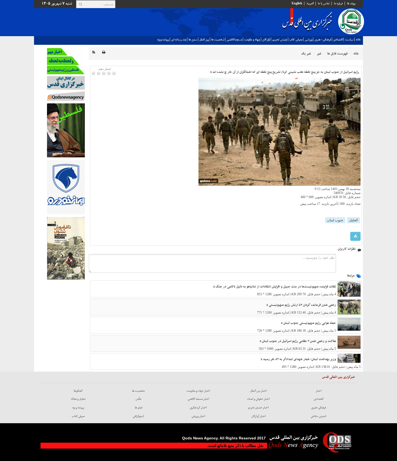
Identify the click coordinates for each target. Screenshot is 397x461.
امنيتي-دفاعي (318, 416)
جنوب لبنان (335, 220)
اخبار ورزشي (198, 416)
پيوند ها (351, 3)
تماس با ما (323, 3)
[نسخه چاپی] (104, 52)
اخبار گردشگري (198, 407)
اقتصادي (338, 39)
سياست (349, 39)
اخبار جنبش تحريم (258, 407)
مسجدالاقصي (234, 39)
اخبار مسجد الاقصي (198, 398)
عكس (139, 398)
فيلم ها (138, 407)
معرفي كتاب (295, 39)
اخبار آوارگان (258, 416)
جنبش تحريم (279, 39)
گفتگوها (78, 390)
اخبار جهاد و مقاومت (198, 390)
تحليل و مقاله (78, 398)
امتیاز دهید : (104, 68)
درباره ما (338, 3)
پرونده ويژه (163, 39)
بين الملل (204, 39)
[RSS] (94, 52)
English (297, 3)
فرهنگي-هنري (318, 407)
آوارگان (266, 39)
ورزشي (308, 39)
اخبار (319, 390)
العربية (310, 3)
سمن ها (193, 39)
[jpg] (355, 236)
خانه (358, 39)
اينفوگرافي (138, 416)
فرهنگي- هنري (322, 39)
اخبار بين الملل (258, 390)
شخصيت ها (217, 39)
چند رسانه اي (178, 39)
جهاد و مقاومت (252, 39)
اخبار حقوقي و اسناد (258, 398)
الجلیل (353, 220)
